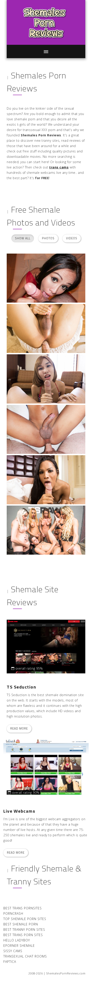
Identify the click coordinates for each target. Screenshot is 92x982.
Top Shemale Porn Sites (24, 919)
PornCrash (13, 913)
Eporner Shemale (19, 945)
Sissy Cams (12, 951)
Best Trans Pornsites (22, 908)
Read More (19, 728)
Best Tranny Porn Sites (24, 929)
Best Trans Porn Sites (23, 935)
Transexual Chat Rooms (25, 956)
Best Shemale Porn (20, 924)
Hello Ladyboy (16, 940)
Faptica (9, 961)
